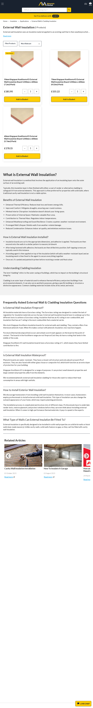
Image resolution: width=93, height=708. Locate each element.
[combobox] (44, 10)
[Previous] (8, 456)
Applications (24, 21)
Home (5, 21)
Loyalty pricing (46, 16)
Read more (7, 36)
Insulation (13, 21)
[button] (2, 4)
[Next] (86, 456)
